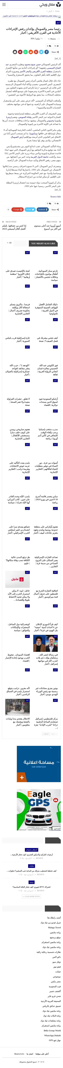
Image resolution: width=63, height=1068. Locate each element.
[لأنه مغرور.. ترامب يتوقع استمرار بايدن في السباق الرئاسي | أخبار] (17, 676)
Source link (55, 196)
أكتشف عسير (55, 991)
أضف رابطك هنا (54, 918)
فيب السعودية (55, 986)
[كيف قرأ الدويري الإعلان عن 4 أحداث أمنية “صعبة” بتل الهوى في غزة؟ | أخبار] (45, 612)
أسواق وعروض (31, 849)
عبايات (58, 972)
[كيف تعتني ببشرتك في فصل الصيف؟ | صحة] (45, 326)
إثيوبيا (32, 133)
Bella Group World (52, 1031)
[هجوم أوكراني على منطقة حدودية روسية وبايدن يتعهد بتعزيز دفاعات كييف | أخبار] (45, 515)
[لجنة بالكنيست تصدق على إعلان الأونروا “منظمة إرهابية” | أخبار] (17, 259)
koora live (19, 1054)
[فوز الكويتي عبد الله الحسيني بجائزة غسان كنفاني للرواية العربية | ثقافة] (45, 354)
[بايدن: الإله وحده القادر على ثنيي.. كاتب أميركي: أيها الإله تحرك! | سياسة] (17, 485)
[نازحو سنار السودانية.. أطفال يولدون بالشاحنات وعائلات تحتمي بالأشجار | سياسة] (45, 259)
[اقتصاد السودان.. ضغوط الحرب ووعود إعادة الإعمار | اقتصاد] (17, 643)
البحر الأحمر (24, 71)
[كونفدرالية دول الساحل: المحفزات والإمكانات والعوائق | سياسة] (17, 612)
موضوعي (57, 977)
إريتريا (9, 117)
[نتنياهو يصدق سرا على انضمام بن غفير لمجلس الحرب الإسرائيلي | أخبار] (17, 515)
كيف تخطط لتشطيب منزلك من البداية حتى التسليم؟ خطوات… (31, 871)
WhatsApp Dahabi (52, 1035)
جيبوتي (50, 120)
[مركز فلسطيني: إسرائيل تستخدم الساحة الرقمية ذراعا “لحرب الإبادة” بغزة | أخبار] (45, 707)
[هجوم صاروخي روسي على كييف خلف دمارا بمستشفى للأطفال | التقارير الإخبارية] (17, 417)
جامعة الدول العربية (39, 157)
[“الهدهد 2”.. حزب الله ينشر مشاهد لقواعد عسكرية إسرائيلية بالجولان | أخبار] (17, 354)
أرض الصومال (17, 137)
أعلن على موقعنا (42, 1054)
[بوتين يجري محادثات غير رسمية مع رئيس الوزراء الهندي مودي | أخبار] (45, 676)
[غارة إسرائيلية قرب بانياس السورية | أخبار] (17, 326)
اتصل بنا (30, 1054)
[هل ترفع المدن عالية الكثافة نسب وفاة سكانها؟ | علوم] (17, 545)
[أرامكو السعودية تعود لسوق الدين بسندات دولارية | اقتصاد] (45, 387)
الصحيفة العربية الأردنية (51, 1001)
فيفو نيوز (57, 967)
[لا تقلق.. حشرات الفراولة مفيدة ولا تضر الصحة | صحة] (17, 387)
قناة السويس (24, 117)
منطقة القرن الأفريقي (42, 71)
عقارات (31, 866)
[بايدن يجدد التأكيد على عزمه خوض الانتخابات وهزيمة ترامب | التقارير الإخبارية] (17, 451)
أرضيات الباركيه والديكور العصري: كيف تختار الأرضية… (31, 855)
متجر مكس (56, 981)
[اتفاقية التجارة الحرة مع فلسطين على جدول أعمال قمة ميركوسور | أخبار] (45, 579)
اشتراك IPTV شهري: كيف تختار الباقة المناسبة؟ (32, 887)
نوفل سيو (57, 962)
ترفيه (32, 882)
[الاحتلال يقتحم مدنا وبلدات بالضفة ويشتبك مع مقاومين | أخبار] (17, 707)
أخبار (58, 22)
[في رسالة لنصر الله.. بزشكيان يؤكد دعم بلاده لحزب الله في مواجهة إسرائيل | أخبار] (45, 643)
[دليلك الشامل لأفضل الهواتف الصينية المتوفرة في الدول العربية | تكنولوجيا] (45, 293)
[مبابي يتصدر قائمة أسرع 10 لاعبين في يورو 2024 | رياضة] (45, 485)
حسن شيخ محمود (32, 64)
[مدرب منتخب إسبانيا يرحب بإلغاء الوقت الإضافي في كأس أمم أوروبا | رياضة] (45, 417)
